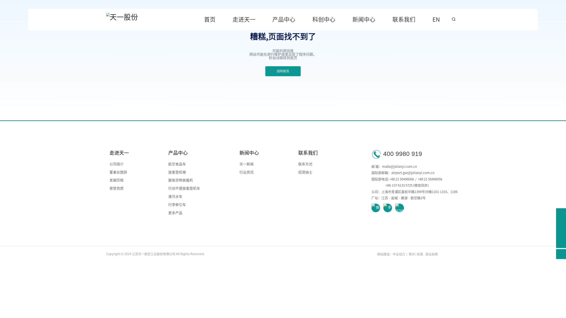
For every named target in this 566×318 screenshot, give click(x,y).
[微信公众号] (561, 233)
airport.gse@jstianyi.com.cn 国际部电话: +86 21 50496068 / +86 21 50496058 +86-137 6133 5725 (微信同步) (407, 179)
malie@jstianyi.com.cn (399, 166)
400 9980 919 (401, 153)
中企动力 (399, 254)
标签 (420, 254)
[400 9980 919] (561, 213)
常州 (411, 254)
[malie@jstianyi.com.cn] (561, 223)
